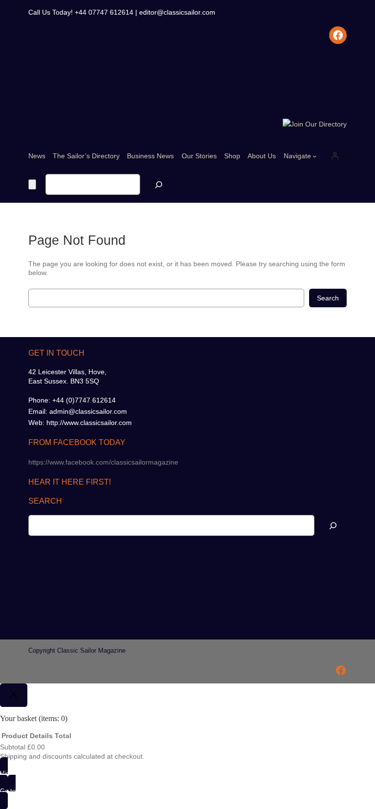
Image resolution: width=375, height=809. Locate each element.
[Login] (335, 156)
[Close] (13, 695)
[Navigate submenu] (314, 156)
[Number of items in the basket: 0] (32, 184)
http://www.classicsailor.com (89, 422)
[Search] (158, 184)
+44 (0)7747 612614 (84, 400)
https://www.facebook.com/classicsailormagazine (103, 462)
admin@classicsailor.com (88, 411)
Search (328, 298)
